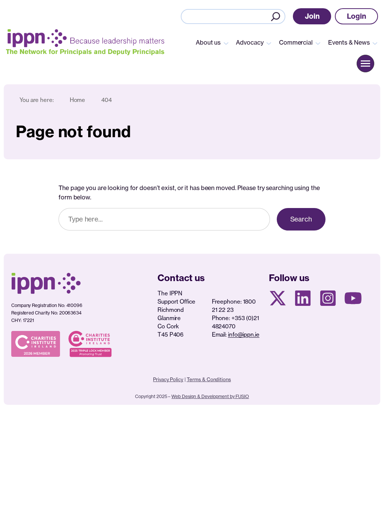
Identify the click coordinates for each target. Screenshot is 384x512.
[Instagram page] (328, 298)
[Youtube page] (353, 298)
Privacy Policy (168, 379)
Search (301, 219)
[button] (312, 16)
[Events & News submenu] (375, 43)
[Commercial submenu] (318, 43)
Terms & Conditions (209, 379)
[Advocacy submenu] (269, 43)
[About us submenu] (226, 43)
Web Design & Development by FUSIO (210, 396)
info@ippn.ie (244, 334)
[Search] (275, 16)
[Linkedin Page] (303, 298)
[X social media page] (277, 298)
